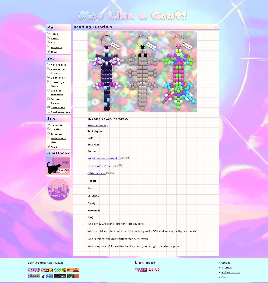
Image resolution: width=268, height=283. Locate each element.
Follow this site (230, 272)
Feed (54, 147)
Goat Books (59, 77)
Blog (54, 52)
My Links (56, 125)
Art (53, 43)
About (55, 38)
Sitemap (56, 134)
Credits (56, 129)
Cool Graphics (60, 112)
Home (54, 33)
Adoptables (58, 64)
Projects (56, 47)
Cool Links (58, 107)
